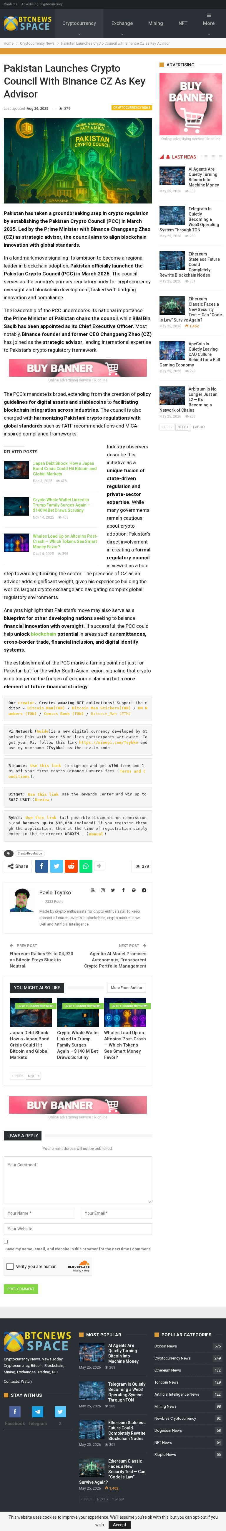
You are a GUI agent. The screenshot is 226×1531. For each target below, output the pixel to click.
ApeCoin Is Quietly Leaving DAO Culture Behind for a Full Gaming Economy (189, 354)
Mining (155, 23)
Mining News (165, 1406)
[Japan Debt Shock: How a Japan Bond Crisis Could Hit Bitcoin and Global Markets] (16, 470)
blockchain (43, 634)
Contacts (10, 4)
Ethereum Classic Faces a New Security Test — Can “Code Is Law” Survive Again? (190, 309)
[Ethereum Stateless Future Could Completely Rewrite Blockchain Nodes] (172, 260)
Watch (26, 1381)
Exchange (122, 23)
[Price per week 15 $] (78, 367)
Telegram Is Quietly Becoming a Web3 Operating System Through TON (189, 219)
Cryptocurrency (79, 23)
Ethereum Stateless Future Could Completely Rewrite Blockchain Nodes (189, 264)
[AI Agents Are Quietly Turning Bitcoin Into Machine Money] (172, 175)
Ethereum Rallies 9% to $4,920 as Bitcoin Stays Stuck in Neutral (41, 960)
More (209, 23)
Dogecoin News (168, 1430)
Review (42, 800)
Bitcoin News (165, 1346)
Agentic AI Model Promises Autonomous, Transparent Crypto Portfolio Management (115, 960)
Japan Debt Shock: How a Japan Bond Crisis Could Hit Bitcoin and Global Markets (65, 468)
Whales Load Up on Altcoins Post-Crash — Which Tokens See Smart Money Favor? (65, 541)
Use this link (45, 765)
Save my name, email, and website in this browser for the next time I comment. (78, 1249)
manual (96, 834)
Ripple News (165, 1454)
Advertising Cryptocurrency (41, 4)
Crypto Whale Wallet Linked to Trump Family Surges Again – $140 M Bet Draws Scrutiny (61, 505)
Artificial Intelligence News (176, 1394)
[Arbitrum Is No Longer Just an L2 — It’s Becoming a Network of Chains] (172, 395)
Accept (119, 1524)
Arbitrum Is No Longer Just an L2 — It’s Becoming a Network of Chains (188, 400)
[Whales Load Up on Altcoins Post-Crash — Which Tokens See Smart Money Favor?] (16, 543)
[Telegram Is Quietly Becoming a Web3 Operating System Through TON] (172, 215)
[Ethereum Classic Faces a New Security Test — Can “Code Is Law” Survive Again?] (172, 305)
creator (26, 703)
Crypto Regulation (30, 853)
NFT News (163, 1442)
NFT (183, 23)
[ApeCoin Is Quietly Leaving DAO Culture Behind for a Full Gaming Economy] (172, 350)
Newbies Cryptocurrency (175, 1418)
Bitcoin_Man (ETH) (111, 713)
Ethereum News (167, 1370)
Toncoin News (166, 1382)
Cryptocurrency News (131, 107)
